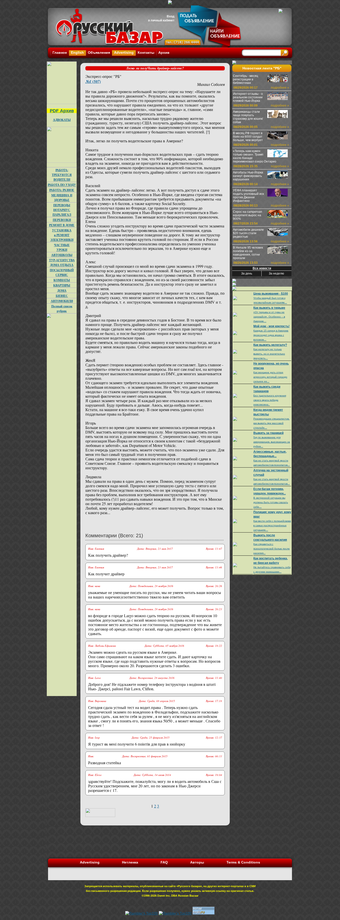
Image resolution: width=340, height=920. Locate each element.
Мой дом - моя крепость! (271, 326)
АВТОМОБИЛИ (62, 301)
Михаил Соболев (211, 84)
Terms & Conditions (243, 862)
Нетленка (130, 862)
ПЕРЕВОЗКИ (62, 220)
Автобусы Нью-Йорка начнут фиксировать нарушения (248, 176)
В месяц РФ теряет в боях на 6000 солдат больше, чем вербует (248, 136)
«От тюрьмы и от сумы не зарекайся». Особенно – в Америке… (269, 317)
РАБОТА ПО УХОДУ (62, 185)
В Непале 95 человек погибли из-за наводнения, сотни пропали (248, 253)
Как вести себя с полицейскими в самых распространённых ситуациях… (272, 525)
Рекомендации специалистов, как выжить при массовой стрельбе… (271, 423)
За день (246, 273)
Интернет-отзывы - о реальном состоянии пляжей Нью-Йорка (248, 97)
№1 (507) (93, 81)
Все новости (262, 268)
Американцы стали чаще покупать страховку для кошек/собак (248, 117)
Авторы (197, 862)
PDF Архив (62, 110)
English (77, 52)
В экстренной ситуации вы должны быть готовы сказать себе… (270, 502)
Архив (164, 52)
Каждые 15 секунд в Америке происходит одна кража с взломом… (270, 335)
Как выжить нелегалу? (270, 345)
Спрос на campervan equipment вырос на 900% (247, 215)
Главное (60, 52)
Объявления (99, 52)
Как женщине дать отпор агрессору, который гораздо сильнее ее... (270, 377)
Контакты (146, 52)
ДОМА (61, 290)
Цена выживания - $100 (270, 293)
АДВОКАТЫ (62, 120)
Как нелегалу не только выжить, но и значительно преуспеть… (269, 354)
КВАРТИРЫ (61, 285)
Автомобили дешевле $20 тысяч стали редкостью (248, 233)
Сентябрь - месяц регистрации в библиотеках (245, 79)
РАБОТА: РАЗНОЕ (61, 190)
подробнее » (280, 87)
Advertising (124, 52)
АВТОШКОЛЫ (61, 255)
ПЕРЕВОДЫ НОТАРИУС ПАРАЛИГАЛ (62, 210)
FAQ (164, 862)
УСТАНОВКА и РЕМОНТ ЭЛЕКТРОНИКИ (61, 235)
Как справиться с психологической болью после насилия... (271, 548)
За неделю (276, 273)
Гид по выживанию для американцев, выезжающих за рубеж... (271, 442)
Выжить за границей (268, 433)
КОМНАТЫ (62, 280)
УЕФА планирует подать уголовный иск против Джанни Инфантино (248, 196)
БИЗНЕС (62, 296)
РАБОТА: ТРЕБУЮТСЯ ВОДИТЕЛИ (62, 175)
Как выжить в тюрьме (269, 308)
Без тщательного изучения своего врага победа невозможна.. (269, 400)
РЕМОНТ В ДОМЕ (61, 225)
